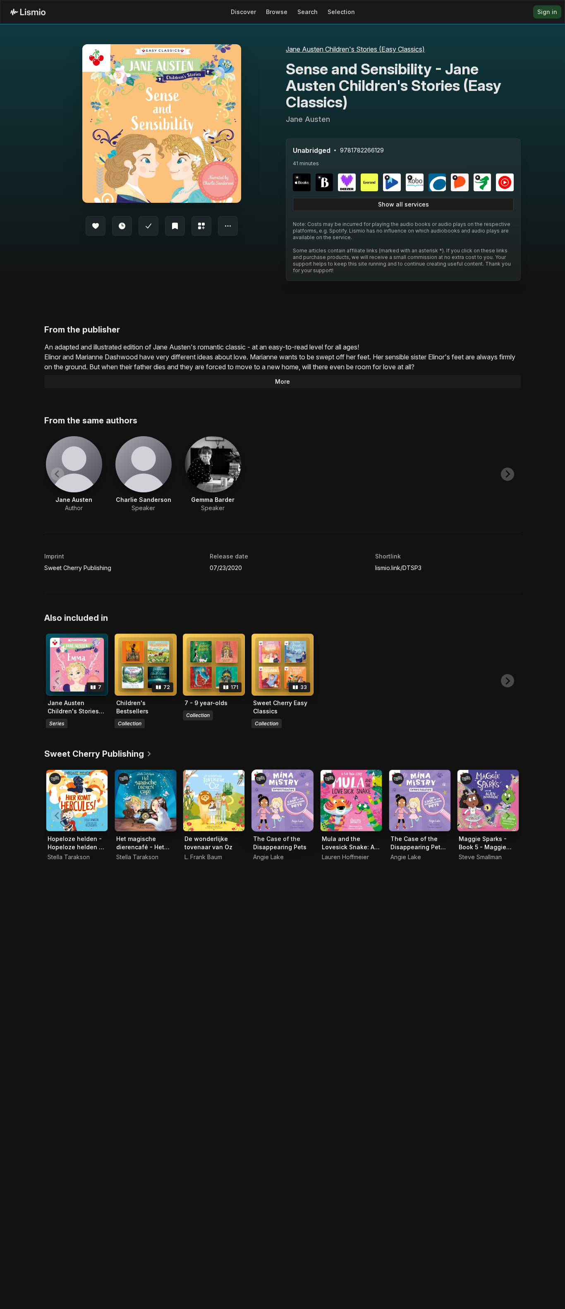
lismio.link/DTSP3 (398, 567)
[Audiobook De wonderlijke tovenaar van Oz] (214, 800)
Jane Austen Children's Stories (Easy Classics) (355, 49)
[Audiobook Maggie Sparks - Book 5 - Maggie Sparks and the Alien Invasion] (488, 800)
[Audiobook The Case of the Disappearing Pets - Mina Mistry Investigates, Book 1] (420, 800)
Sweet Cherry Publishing (77, 567)
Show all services (403, 204)
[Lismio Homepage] (27, 12)
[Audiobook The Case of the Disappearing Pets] (282, 800)
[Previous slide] (57, 474)
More (282, 381)
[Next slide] (507, 474)
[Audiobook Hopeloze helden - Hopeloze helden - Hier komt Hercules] (77, 800)
